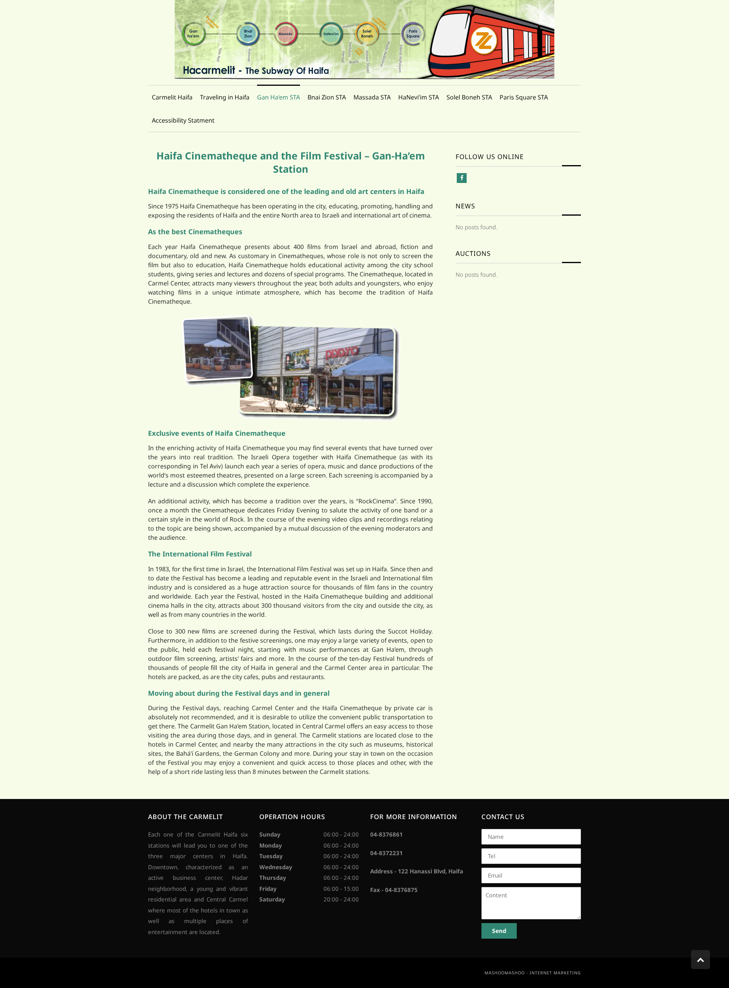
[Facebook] (462, 178)
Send (499, 930)
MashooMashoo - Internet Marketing (532, 972)
